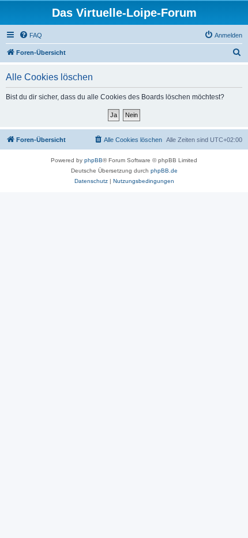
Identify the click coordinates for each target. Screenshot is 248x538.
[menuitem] (30, 35)
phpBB (93, 160)
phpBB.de (164, 170)
